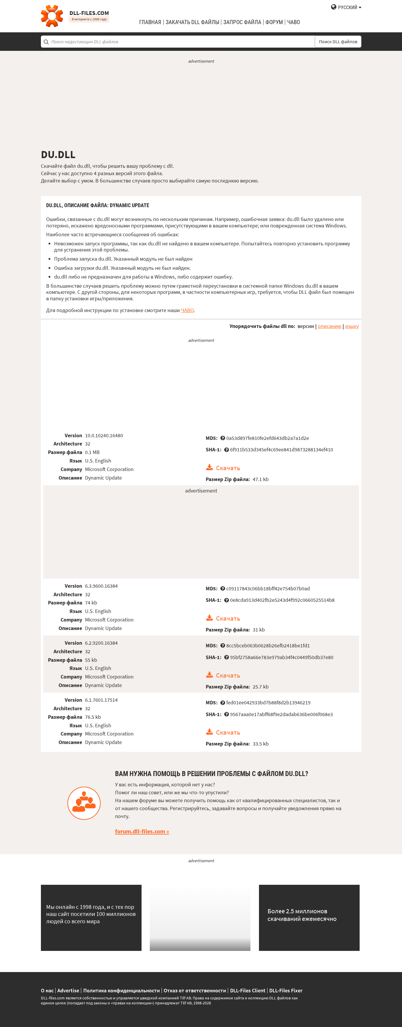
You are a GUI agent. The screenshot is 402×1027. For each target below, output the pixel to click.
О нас (47, 990)
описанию (329, 326)
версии (306, 326)
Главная (150, 22)
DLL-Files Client (247, 990)
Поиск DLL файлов (338, 41)
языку (352, 326)
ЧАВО (187, 310)
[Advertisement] (201, 106)
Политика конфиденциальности (121, 990)
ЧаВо (293, 22)
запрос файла (242, 22)
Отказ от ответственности (195, 990)
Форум (274, 22)
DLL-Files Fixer (286, 990)
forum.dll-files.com (140, 831)
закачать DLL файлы (192, 22)
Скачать (228, 467)
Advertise (68, 990)
